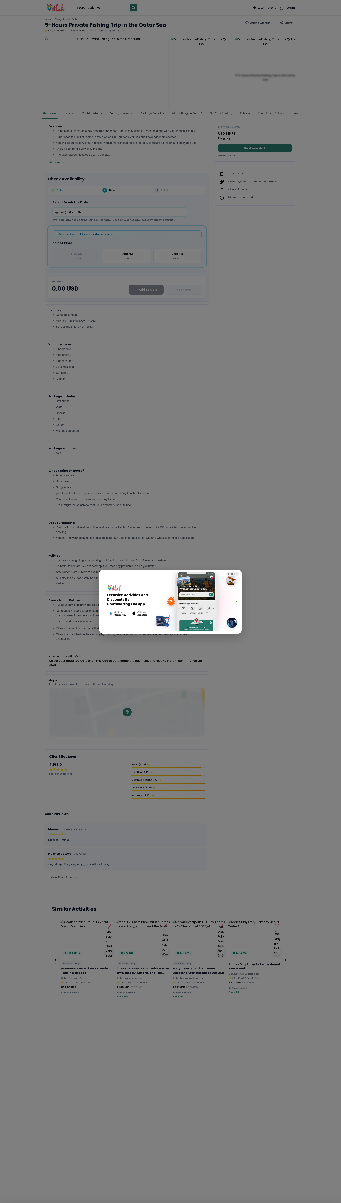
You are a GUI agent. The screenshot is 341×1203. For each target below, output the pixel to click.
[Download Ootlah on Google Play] (117, 613)
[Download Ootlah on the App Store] (139, 613)
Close (232, 573)
